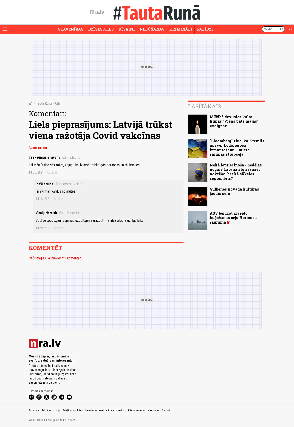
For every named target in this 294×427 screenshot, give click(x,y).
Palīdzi (205, 29)
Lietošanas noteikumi (97, 410)
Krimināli (180, 29)
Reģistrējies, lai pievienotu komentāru (55, 258)
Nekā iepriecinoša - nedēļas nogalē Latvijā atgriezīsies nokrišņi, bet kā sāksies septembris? (236, 172)
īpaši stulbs (59, 184)
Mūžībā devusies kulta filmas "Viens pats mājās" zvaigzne (234, 121)
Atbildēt (52, 172)
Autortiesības (118, 410)
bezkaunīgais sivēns (54, 157)
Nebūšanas (152, 29)
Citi (57, 103)
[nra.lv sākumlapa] (97, 12)
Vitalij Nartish (58, 213)
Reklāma (46, 410)
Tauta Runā (44, 103)
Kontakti (165, 410)
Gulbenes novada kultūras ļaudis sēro (234, 191)
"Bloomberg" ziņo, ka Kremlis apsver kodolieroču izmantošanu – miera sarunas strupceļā (237, 147)
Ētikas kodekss (137, 410)
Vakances (153, 410)
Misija (57, 410)
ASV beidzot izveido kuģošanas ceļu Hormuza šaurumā (233, 217)
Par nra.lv (34, 410)
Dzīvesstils (101, 29)
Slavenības (70, 29)
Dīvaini (127, 29)
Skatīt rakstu (38, 148)
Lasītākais (204, 106)
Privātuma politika (73, 410)
